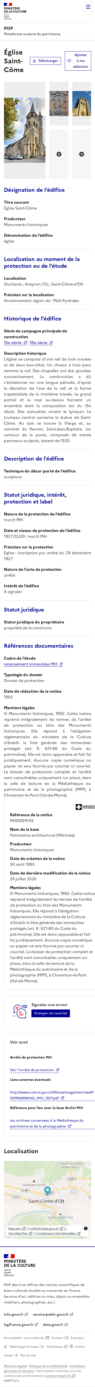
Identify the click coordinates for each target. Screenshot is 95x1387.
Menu (88, 7)
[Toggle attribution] (86, 1228)
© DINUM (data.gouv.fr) (43, 1228)
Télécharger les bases (24, 1347)
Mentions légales (15, 1366)
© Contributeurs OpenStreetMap (54, 1233)
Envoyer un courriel (50, 1013)
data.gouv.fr (53, 1324)
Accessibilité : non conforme (24, 1338)
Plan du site (28, 1355)
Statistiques (55, 1347)
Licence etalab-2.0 (58, 1376)
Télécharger (48, 60)
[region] (47, 1200)
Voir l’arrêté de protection (32, 1070)
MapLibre (14, 1228)
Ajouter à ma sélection (80, 60)
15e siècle (12, 342)
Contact (57, 1338)
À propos (77, 1338)
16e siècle (38, 342)
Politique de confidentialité (48, 1366)
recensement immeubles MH (30, 664)
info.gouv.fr (13, 1314)
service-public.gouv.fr (51, 1314)
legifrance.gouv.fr (18, 1324)
